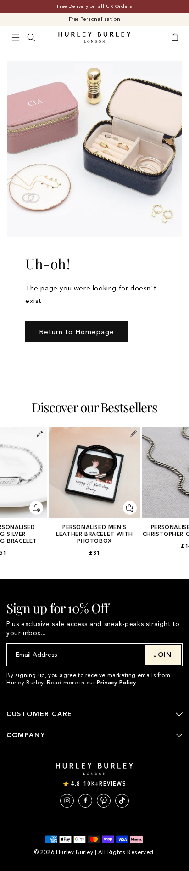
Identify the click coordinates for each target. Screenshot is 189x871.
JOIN (163, 655)
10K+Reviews (104, 784)
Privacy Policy (116, 682)
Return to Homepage (76, 332)
